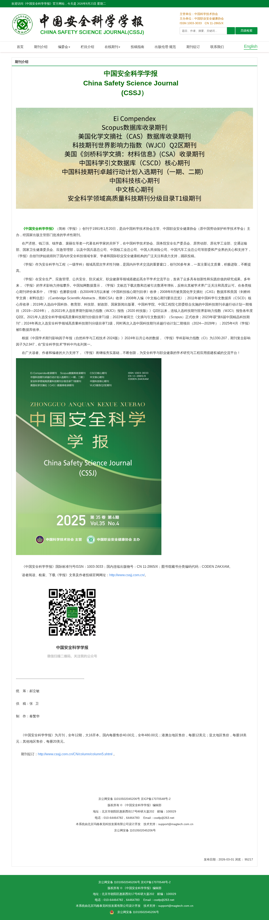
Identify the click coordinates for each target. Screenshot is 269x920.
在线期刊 (111, 47)
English (250, 46)
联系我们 (217, 47)
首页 (20, 47)
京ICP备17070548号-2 (156, 882)
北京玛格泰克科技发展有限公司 (108, 905)
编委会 (63, 47)
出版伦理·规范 (165, 47)
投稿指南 (137, 47)
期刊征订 (193, 47)
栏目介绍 (87, 47)
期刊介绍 (40, 47)
